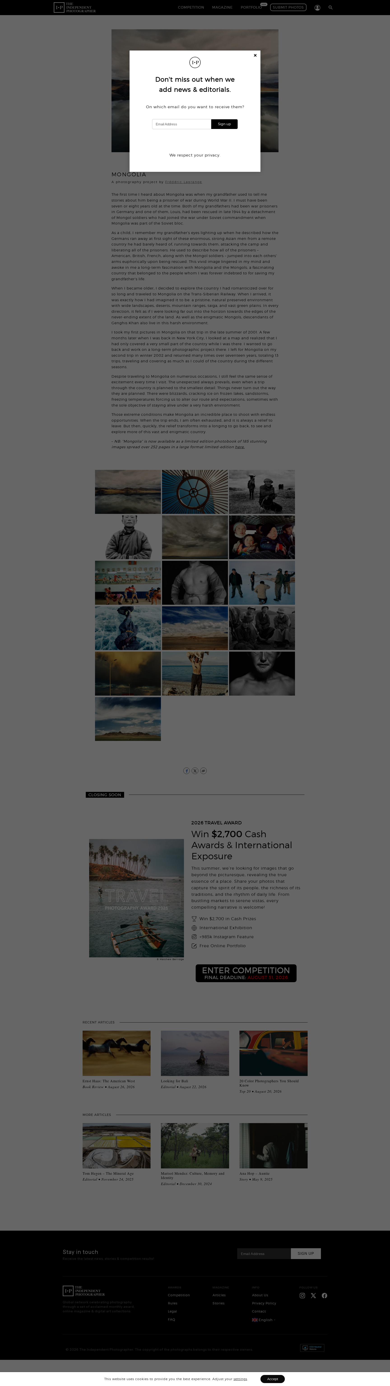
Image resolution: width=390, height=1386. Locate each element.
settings (240, 1379)
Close (255, 56)
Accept (272, 1379)
